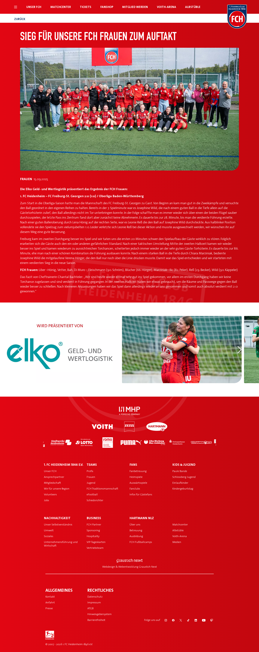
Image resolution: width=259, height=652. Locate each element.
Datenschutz (95, 596)
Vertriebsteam (95, 548)
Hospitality (93, 536)
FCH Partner (94, 524)
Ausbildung (136, 536)
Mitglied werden (135, 6)
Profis (90, 471)
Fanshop (106, 6)
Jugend (91, 483)
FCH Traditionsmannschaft (102, 488)
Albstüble (193, 6)
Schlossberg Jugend (184, 477)
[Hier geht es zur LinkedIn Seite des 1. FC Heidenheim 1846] (194, 620)
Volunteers (50, 494)
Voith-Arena (166, 6)
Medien (176, 542)
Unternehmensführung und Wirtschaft (61, 544)
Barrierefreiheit (96, 620)
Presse (49, 608)
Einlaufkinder (180, 483)
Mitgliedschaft (52, 483)
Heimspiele (136, 477)
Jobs (46, 500)
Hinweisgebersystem (99, 614)
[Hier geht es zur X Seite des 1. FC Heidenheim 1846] (179, 620)
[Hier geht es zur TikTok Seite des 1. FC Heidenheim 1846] (186, 620)
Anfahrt (50, 602)
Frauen (91, 477)
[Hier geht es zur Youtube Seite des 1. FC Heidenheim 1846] (202, 620)
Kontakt (50, 596)
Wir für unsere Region (56, 488)
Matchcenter (60, 6)
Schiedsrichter (95, 500)
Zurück (19, 18)
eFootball (92, 494)
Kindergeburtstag (182, 488)
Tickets (85, 6)
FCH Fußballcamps (141, 542)
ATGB (90, 608)
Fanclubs (135, 488)
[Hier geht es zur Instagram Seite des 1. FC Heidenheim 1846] (164, 620)
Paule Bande (179, 471)
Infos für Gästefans (141, 494)
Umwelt (49, 530)
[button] (19, 350)
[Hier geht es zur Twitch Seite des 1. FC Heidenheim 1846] (209, 620)
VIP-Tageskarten (96, 542)
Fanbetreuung (138, 471)
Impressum (94, 602)
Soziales (48, 536)
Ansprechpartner (54, 477)
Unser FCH (33, 6)
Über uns (135, 524)
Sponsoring (93, 530)
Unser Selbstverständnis (58, 524)
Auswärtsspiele (138, 483)
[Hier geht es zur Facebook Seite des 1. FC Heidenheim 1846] (171, 620)
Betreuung (136, 530)
